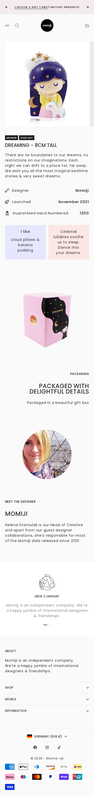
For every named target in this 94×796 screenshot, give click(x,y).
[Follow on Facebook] (35, 747)
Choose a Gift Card (31, 7)
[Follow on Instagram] (47, 747)
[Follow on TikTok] (59, 747)
